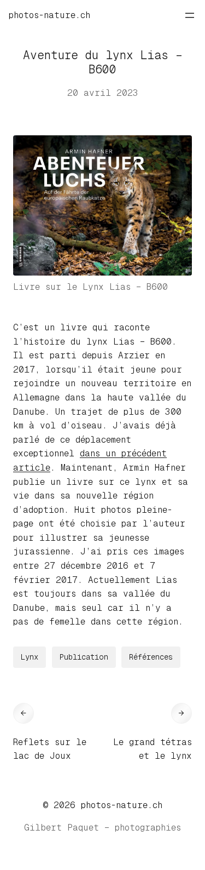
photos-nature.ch (49, 15)
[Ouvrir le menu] (189, 15)
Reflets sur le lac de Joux (49, 749)
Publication (84, 657)
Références (151, 657)
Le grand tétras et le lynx (152, 749)
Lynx (29, 657)
